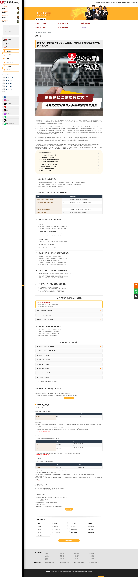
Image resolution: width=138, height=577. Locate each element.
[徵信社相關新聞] (8, 29)
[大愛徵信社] (11, 2)
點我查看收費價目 (69, 397)
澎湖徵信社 (77, 558)
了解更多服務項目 (69, 540)
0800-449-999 (40, 23)
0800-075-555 (85, 23)
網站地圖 (82, 571)
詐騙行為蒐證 (91, 529)
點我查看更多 (69, 509)
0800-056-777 (40, 27)
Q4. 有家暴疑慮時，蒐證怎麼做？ (44, 359)
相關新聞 (119, 2)
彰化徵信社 (62, 555)
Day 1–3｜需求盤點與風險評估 (43, 302)
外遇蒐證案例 (74, 523)
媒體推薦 (124, 2)
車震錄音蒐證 (91, 526)
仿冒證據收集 (57, 532)
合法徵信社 (103, 2)
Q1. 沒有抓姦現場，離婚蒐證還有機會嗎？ (46, 346)
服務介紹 (56, 571)
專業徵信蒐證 (57, 529)
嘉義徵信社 (92, 555)
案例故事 (59, 571)
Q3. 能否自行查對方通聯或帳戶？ (44, 355)
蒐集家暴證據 (91, 532)
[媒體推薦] (8, 32)
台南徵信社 (47, 556)
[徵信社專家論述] (8, 27)
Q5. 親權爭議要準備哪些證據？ (43, 364)
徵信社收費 (9, 51)
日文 (8, 43)
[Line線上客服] (91, 27)
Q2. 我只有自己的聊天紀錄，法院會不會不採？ (47, 350)
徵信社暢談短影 (10, 62)
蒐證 (39, 523)
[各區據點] (8, 34)
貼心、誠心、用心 (5, 12)
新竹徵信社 (62, 553)
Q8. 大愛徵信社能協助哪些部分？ (44, 377)
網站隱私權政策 (90, 571)
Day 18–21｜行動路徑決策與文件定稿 (45, 319)
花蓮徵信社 (47, 558)
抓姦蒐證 (90, 523)
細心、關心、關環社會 (5, 21)
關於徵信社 (52, 571)
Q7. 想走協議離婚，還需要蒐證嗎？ (44, 372)
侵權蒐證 (40, 526)
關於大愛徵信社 (5, 7)
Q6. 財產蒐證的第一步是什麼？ (43, 368)
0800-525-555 (63, 27)
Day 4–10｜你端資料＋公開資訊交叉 (45, 310)
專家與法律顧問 (109, 2)
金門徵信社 (92, 558)
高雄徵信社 (62, 556)
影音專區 (9, 58)
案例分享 (115, 2)
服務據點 (128, 2)
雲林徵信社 (77, 555)
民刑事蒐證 (73, 526)
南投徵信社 (47, 555)
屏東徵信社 (77, 556)
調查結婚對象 (41, 535)
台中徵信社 (92, 553)
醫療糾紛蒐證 (41, 532)
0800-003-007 (63, 23)
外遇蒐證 (56, 523)
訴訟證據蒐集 (74, 532)
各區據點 (76, 571)
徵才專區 (9, 54)
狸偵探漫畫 (9, 69)
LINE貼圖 (9, 66)
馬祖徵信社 (47, 559)
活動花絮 (73, 571)
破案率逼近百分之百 (5, 16)
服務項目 (98, 2)
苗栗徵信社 (77, 553)
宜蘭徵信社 (92, 556)
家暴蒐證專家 (41, 529)
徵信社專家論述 (63, 571)
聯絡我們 (79, 571)
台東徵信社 (62, 558)
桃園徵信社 (47, 553)
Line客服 (136, 292)
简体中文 (9, 39)
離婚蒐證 (56, 526)
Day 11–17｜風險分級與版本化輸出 (44, 315)
